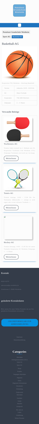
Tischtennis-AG (10, 144)
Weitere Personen (19, 418)
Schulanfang (19, 389)
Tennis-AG (8, 193)
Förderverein (19, 392)
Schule (19, 401)
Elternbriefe (19, 386)
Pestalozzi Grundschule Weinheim (16, 32)
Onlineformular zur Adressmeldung (19, 322)
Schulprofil (19, 406)
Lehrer (19, 412)
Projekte (19, 371)
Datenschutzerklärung (19, 340)
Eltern (19, 380)
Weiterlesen (12, 158)
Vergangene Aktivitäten (19, 374)
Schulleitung (19, 415)
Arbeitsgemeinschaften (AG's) (19, 359)
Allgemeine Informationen (19, 383)
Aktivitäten (20, 357)
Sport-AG (6, 37)
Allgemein (19, 377)
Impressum (19, 337)
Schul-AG (19, 362)
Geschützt (19, 398)
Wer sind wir (19, 410)
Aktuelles (19, 403)
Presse (19, 368)
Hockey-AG (9, 242)
